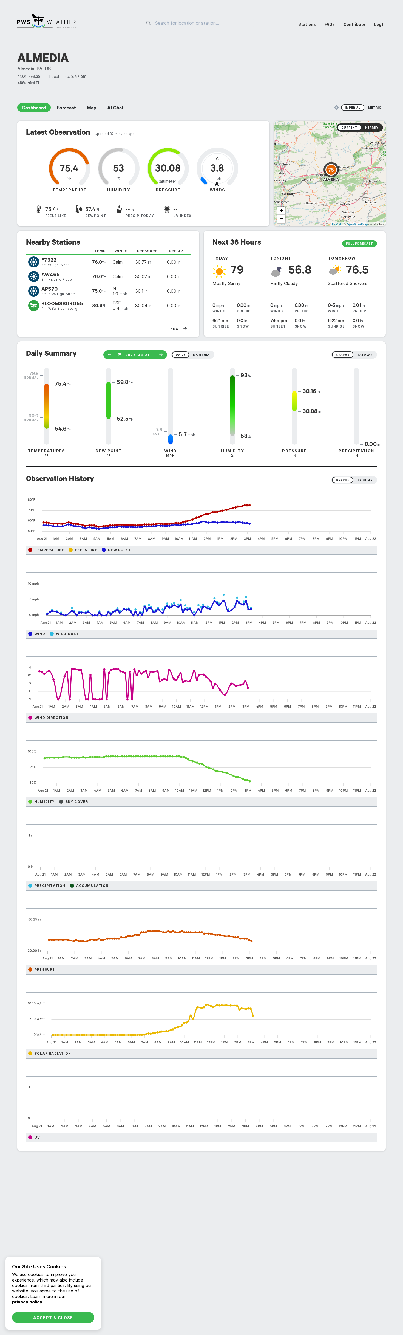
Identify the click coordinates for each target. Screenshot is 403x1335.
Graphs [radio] (343, 480)
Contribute (354, 24)
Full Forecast (359, 243)
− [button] (281, 218)
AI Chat (115, 108)
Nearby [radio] (371, 127)
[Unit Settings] (336, 107)
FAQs (330, 24)
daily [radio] (180, 354)
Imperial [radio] (353, 107)
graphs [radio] (343, 354)
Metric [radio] (374, 107)
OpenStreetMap (357, 224)
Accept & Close (53, 1317)
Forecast (66, 108)
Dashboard (34, 108)
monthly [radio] (201, 354)
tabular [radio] (365, 354)
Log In (380, 24)
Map (91, 108)
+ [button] (281, 210)
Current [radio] (349, 127)
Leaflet (336, 224)
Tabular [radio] (365, 480)
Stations (307, 24)
